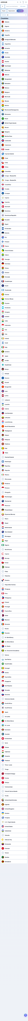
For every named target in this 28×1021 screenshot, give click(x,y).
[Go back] (2, 6)
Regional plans (12, 10)
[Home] (4, 2)
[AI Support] (25, 1015)
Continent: (4, 14)
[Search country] (20, 2)
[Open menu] (17, 2)
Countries (20, 10)
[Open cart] (26, 2)
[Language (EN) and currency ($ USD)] (23, 2)
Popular (3, 10)
